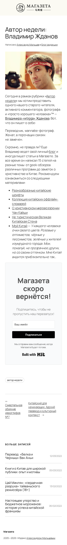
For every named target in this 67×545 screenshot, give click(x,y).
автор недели (14, 380)
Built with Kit (33, 354)
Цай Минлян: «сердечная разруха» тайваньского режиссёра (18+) (23, 486)
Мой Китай (19, 226)
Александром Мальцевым (40, 538)
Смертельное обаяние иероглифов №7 (13, 411)
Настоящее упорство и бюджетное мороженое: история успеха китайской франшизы (24, 506)
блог (52, 151)
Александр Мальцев (28, 44)
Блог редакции (49, 44)
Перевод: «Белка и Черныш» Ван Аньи (19, 456)
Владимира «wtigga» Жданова (27, 118)
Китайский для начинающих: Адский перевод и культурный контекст (42, 409)
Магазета (8, 531)
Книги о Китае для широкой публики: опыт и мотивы (25, 470)
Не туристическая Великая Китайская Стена (31, 219)
